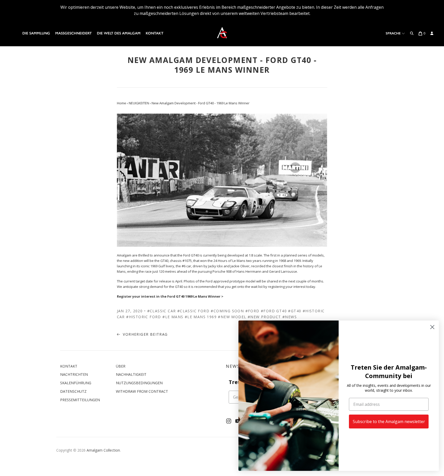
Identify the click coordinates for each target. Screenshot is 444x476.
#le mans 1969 (201, 316)
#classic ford (193, 310)
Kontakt (154, 33)
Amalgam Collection (103, 450)
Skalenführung (75, 382)
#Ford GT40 (274, 310)
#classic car (161, 310)
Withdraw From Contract (142, 391)
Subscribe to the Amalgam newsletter (389, 421)
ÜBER (120, 366)
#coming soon (227, 310)
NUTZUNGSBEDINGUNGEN (139, 382)
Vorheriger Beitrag (145, 334)
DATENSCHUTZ (73, 391)
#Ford (252, 310)
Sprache (394, 33)
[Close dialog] (432, 327)
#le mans (172, 316)
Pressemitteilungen (80, 399)
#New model (232, 316)
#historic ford (143, 316)
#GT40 (294, 310)
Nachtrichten (74, 374)
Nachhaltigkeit (131, 374)
